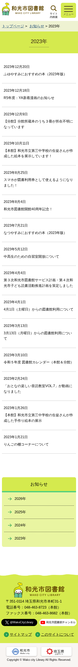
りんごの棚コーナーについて (26, 444)
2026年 (20, 499)
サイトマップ (21, 634)
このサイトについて (57, 634)
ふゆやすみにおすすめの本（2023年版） (35, 74)
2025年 (20, 512)
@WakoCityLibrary (21, 622)
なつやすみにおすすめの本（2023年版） (35, 233)
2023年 (20, 538)
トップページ (13, 26)
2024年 (20, 525)
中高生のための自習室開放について (31, 256)
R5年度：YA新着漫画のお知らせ (29, 98)
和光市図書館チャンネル (61, 622)
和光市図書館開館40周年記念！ (28, 209)
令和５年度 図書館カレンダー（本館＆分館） (39, 362)
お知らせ (36, 26)
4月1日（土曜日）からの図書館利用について (38, 309)
